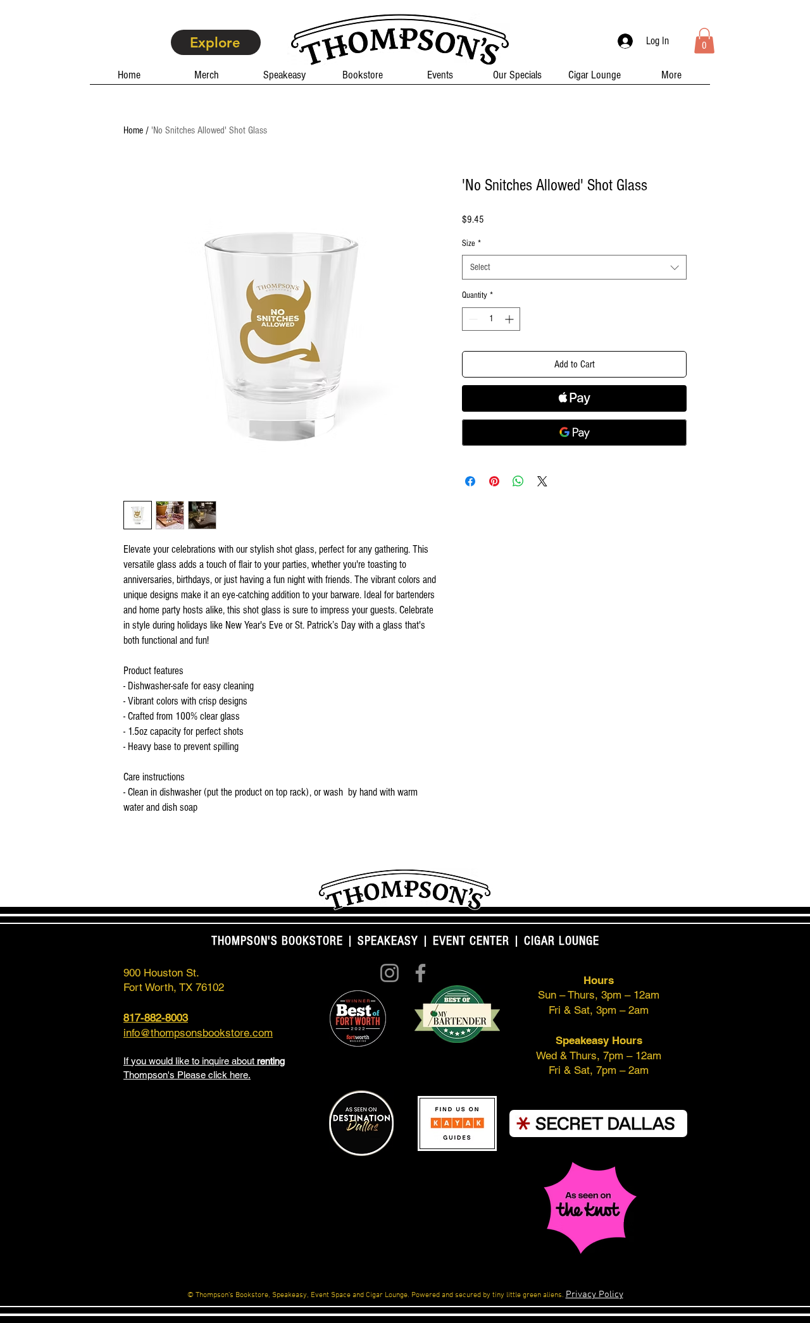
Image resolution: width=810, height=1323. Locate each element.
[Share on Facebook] (470, 481)
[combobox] (574, 267)
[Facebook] (420, 973)
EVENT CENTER (471, 941)
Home (133, 130)
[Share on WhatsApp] (518, 481)
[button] (704, 41)
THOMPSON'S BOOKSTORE (279, 941)
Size (471, 243)
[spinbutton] (491, 319)
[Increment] (510, 319)
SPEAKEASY (388, 941)
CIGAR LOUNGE (561, 941)
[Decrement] (472, 319)
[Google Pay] (574, 432)
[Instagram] (389, 973)
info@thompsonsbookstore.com (198, 1032)
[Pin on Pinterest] (494, 481)
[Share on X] (542, 481)
